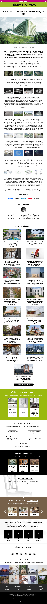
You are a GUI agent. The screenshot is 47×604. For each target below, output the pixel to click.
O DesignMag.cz (18, 586)
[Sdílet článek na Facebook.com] (10, 198)
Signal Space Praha (23, 443)
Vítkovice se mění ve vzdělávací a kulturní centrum (30, 191)
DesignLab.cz (26, 601)
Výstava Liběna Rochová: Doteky (34, 436)
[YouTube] (30, 554)
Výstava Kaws (12, 430)
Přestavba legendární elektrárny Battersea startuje (29, 189)
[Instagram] (17, 554)
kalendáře (30, 423)
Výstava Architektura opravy (34, 430)
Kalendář (29, 588)
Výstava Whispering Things (12, 436)
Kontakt (6, 586)
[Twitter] (21, 554)
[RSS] (34, 554)
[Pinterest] (25, 554)
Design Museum (26, 478)
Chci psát (7, 589)
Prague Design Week (33, 522)
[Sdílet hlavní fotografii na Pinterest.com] (30, 198)
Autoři (18, 588)
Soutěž (40, 586)
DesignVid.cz (26, 453)
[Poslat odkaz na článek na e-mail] (36, 198)
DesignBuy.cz (30, 392)
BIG (27, 194)
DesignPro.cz (32, 500)
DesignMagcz (26, 562)
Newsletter (29, 589)
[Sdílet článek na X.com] (17, 198)
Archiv (18, 589)
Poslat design (40, 588)
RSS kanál (29, 586)
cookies (34, 598)
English (40, 589)
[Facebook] (12, 554)
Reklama (7, 588)
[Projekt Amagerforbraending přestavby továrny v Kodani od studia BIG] (23, 30)
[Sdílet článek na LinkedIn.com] (23, 198)
